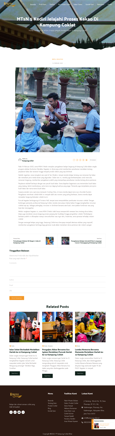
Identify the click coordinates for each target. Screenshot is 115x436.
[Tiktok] (15, 412)
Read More (15, 373)
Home (31, 30)
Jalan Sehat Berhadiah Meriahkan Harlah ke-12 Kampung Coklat (24, 350)
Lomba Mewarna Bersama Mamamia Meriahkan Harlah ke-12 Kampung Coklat (89, 352)
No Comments (93, 160)
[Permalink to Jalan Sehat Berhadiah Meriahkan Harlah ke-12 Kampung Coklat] (24, 327)
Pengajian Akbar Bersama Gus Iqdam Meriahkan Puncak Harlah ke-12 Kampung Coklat (57, 352)
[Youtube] (19, 412)
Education (60, 59)
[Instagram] (23, 412)
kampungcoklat (28, 161)
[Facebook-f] (11, 412)
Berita (38, 30)
